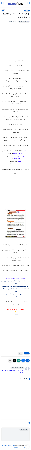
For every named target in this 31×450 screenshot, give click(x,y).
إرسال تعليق (24, 429)
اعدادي (26, 10)
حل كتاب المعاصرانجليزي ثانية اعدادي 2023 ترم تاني (15, 286)
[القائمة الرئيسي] (28, 3)
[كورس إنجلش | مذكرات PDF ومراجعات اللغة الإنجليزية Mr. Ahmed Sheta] (15, 3)
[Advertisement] (15, 43)
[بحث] (2, 3)
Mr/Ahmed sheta (23, 21)
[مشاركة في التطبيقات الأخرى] (10, 360)
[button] (23, 360)
